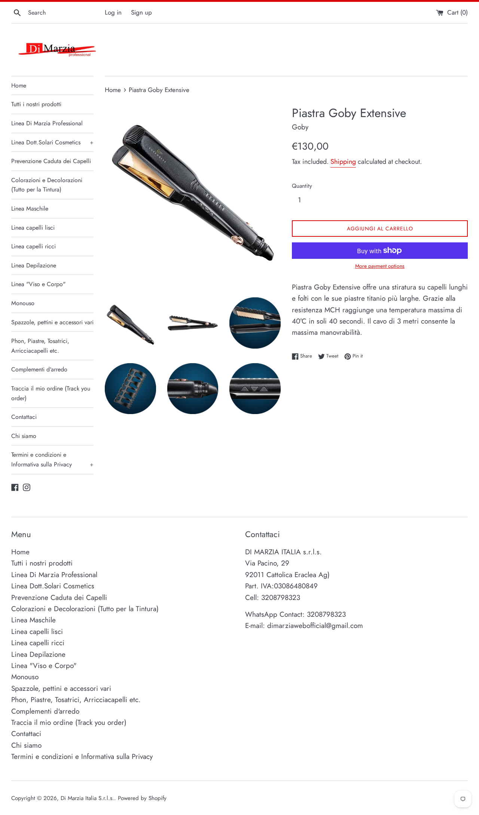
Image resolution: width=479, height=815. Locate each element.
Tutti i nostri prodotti (36, 104)
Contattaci (24, 417)
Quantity (302, 186)
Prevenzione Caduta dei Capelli (51, 161)
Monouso (22, 303)
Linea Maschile (29, 208)
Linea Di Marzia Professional (47, 123)
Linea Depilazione (33, 265)
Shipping (343, 161)
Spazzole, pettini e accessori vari (52, 322)
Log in (113, 12)
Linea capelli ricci (33, 246)
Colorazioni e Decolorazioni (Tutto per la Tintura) (46, 185)
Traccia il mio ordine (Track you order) (50, 393)
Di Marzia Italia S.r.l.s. (87, 798)
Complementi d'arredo (39, 369)
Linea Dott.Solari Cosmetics (52, 142)
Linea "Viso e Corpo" (38, 284)
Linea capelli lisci (33, 227)
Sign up (141, 12)
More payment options (380, 266)
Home (18, 85)
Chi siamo (23, 436)
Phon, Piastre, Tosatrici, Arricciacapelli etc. (40, 346)
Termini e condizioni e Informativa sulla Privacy (52, 459)
